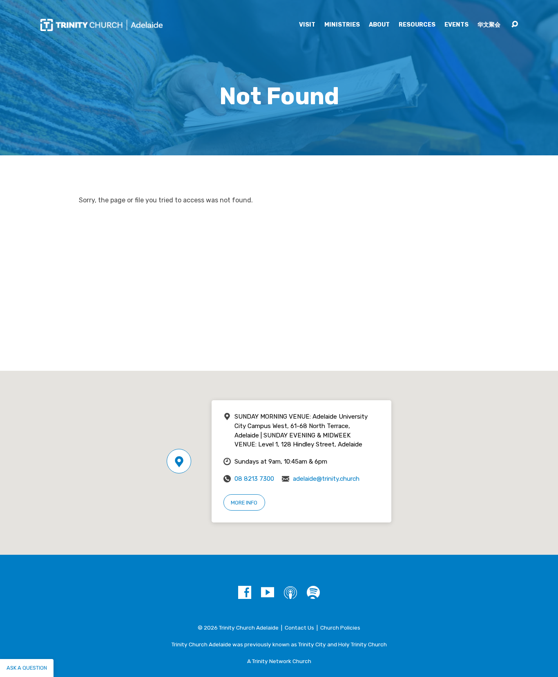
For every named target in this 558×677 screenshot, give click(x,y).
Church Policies (340, 627)
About (379, 25)
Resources (417, 25)
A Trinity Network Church (279, 661)
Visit (307, 25)
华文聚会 (489, 25)
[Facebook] (244, 592)
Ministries (342, 25)
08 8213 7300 (254, 478)
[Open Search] (514, 24)
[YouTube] (267, 592)
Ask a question (27, 668)
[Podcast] (290, 592)
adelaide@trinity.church (326, 478)
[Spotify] (313, 592)
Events (456, 25)
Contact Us (299, 627)
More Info (244, 503)
